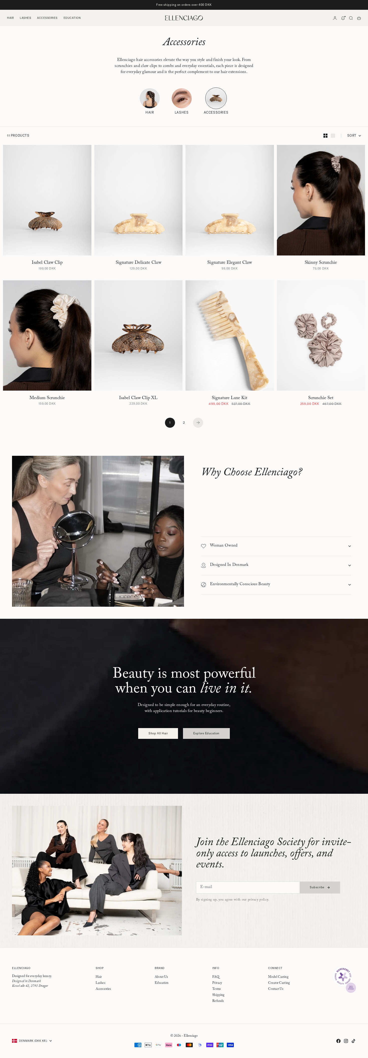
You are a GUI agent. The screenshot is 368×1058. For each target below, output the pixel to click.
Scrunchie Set (320, 398)
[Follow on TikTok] (353, 1040)
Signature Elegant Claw (229, 263)
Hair (10, 18)
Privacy (217, 983)
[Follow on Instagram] (345, 1040)
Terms (216, 989)
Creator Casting (279, 983)
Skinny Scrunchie (321, 263)
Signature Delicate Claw (138, 263)
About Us (161, 977)
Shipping (218, 995)
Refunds (218, 1001)
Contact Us (275, 989)
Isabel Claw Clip (47, 263)
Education (72, 18)
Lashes (25, 18)
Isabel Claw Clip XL (138, 398)
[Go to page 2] (198, 423)
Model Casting (278, 977)
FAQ (215, 977)
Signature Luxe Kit (229, 398)
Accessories (47, 18)
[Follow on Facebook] (338, 1040)
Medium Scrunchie (47, 398)
